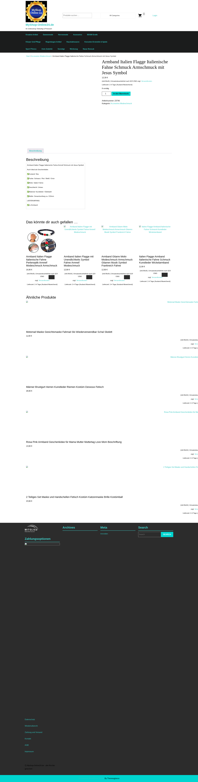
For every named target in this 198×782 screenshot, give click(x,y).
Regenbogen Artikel (53, 42)
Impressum (29, 751)
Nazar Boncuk (88, 49)
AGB (27, 745)
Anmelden (104, 534)
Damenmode (48, 35)
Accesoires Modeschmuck (41, 56)
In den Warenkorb (121, 94)
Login (155, 15)
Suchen (98, 15)
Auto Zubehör (47, 49)
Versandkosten (146, 81)
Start (28, 56)
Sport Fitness (31, 49)
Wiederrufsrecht (31, 726)
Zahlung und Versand (33, 732)
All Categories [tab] (115, 15)
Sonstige (61, 49)
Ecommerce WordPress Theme (91, 778)
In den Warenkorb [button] (52, 277)
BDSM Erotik (92, 35)
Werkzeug (74, 49)
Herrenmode (63, 35)
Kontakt (28, 739)
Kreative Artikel (32, 35)
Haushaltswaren (72, 42)
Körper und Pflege (33, 42)
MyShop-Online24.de (40, 24)
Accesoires (77, 35)
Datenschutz (30, 719)
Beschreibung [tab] (35, 151)
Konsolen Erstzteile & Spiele (95, 42)
